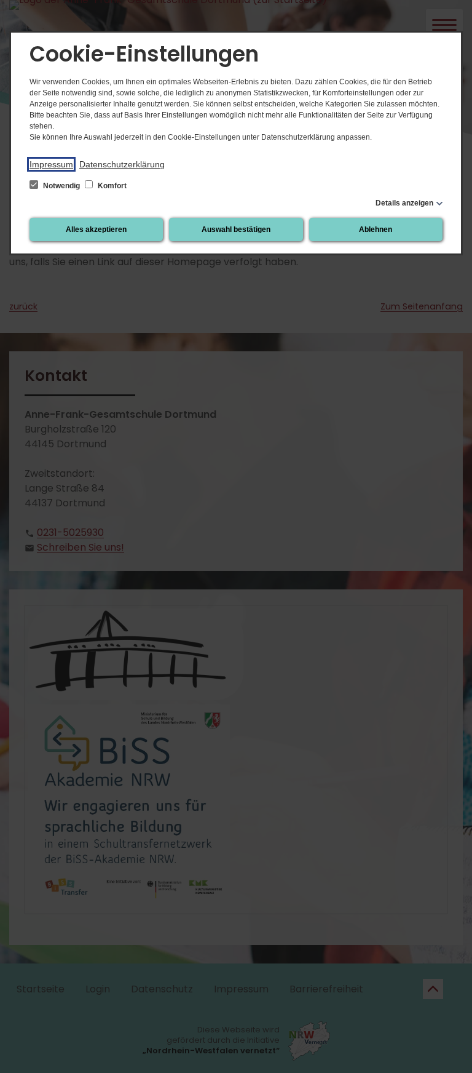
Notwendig (61, 185)
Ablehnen (375, 229)
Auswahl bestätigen (236, 229)
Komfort (111, 185)
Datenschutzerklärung (122, 164)
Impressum (51, 164)
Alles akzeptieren (96, 229)
